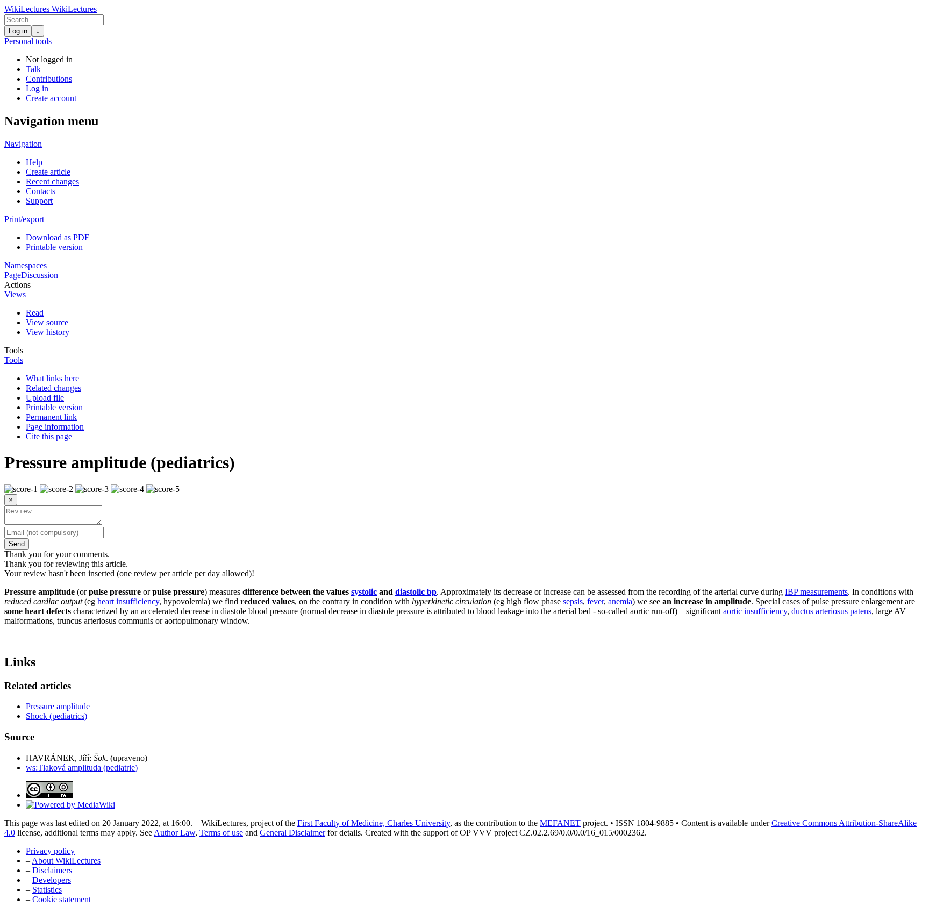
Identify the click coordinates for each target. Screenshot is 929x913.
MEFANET (560, 823)
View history (47, 332)
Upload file (45, 397)
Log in (18, 31)
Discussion (39, 275)
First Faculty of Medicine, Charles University (373, 823)
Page (12, 275)
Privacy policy (50, 850)
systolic (364, 591)
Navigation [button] (23, 143)
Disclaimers (52, 870)
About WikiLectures (66, 860)
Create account (51, 98)
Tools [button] (13, 350)
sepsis (573, 601)
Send (17, 544)
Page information (55, 426)
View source (47, 322)
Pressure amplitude (58, 706)
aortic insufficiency (755, 611)
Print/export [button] (24, 219)
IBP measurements (816, 591)
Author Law (174, 832)
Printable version (54, 247)
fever (595, 601)
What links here (52, 378)
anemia (620, 601)
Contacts (40, 191)
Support (39, 200)
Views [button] (15, 294)
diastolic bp (416, 591)
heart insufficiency (128, 601)
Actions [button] (17, 284)
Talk (33, 69)
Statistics (47, 889)
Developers (51, 880)
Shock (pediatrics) (56, 716)
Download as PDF (57, 237)
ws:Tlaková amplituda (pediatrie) (82, 767)
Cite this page (49, 436)
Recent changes (52, 181)
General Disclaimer (292, 832)
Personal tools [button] (28, 41)
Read (35, 312)
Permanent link (51, 417)
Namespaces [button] (25, 265)
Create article (48, 171)
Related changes (53, 388)
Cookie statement (61, 899)
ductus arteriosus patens (831, 611)
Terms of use (221, 832)
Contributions (49, 78)
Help (34, 162)
